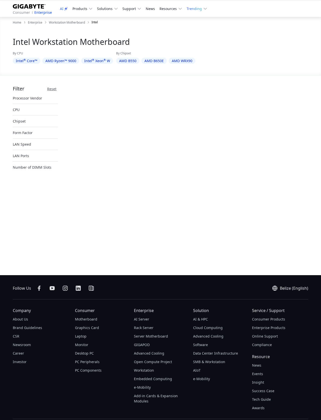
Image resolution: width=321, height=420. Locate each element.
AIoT (197, 370)
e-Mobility (142, 387)
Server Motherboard (151, 336)
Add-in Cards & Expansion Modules (156, 398)
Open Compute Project (153, 361)
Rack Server (143, 327)
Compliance (262, 344)
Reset (51, 88)
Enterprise (43, 12)
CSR (16, 336)
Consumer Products (268, 319)
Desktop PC (84, 353)
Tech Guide (261, 399)
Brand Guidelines (27, 327)
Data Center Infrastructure (215, 353)
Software (200, 344)
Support (129, 8)
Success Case (263, 390)
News (150, 8)
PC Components (88, 370)
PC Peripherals (87, 361)
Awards (258, 407)
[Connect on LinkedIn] (78, 288)
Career (18, 353)
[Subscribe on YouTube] (52, 288)
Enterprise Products (268, 327)
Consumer (21, 12)
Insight (258, 382)
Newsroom (22, 344)
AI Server (141, 319)
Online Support (265, 336)
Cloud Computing (208, 327)
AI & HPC (200, 319)
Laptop (81, 336)
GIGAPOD (142, 344)
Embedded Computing (153, 378)
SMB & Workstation (209, 361)
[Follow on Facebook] (39, 288)
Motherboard (86, 319)
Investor (20, 361)
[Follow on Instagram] (65, 288)
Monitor (81, 344)
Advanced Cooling (149, 353)
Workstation (144, 370)
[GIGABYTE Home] (31, 5)
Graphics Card (87, 327)
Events (257, 373)
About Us (20, 319)
